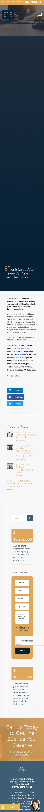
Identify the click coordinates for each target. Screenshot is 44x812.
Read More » (20, 440)
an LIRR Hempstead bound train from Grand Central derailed (21, 483)
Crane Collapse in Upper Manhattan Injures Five (26, 435)
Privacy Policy (23, 628)
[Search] (30, 518)
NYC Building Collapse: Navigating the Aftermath (24, 468)
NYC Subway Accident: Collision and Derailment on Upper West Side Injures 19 (26, 451)
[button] (39, 15)
